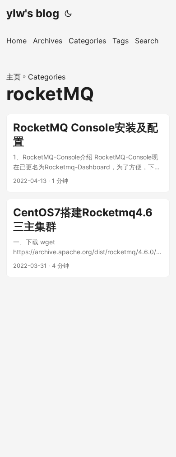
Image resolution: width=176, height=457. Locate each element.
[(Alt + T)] (68, 13)
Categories (46, 76)
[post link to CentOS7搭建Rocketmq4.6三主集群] (88, 238)
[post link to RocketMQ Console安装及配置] (88, 153)
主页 (13, 76)
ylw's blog (32, 13)
